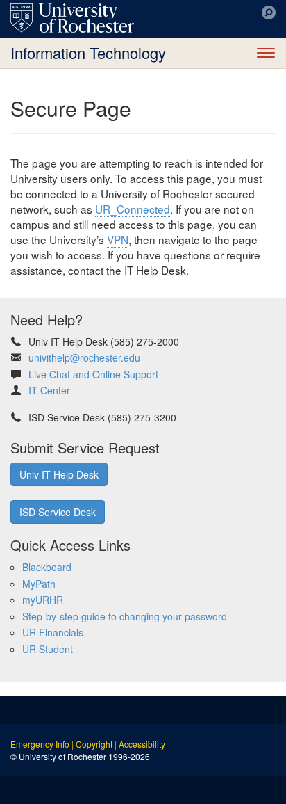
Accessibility (142, 744)
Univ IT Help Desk (59, 474)
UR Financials (52, 632)
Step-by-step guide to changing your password (124, 616)
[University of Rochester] (72, 18)
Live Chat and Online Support (93, 374)
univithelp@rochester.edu (84, 357)
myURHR (42, 599)
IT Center (49, 390)
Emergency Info (39, 744)
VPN (117, 239)
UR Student (47, 649)
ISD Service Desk (57, 512)
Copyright (94, 744)
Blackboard (47, 567)
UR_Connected (132, 208)
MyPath (39, 583)
